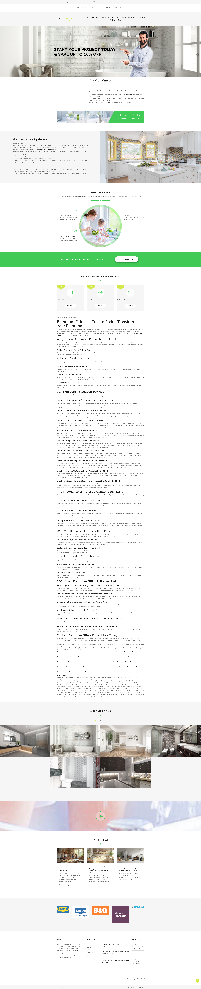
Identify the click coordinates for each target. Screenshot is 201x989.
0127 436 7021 (126, 259)
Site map (127, 987)
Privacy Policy (140, 987)
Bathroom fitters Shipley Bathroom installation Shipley (71, 651)
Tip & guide (62, 866)
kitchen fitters (72, 873)
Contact (133, 987)
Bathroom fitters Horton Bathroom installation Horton (71, 656)
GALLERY (108, 7)
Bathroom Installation (71, 236)
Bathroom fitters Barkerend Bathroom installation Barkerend (73, 666)
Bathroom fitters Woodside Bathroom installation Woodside (117, 656)
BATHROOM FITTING (87, 7)
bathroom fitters (130, 94)
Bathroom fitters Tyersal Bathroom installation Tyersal (71, 671)
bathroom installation (45, 149)
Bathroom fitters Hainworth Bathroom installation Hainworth (117, 651)
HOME (77, 7)
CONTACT (122, 7)
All (96, 720)
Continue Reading (64, 885)
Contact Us (70, 305)
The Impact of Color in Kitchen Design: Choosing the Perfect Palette (99, 870)
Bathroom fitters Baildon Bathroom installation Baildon (115, 671)
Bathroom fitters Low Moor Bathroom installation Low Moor (117, 661)
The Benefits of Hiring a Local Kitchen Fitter (114, 944)
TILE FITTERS (99, 7)
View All (99, 793)
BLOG (115, 7)
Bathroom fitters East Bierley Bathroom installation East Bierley (73, 661)
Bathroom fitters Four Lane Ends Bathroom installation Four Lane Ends (120, 666)
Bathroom (103, 720)
